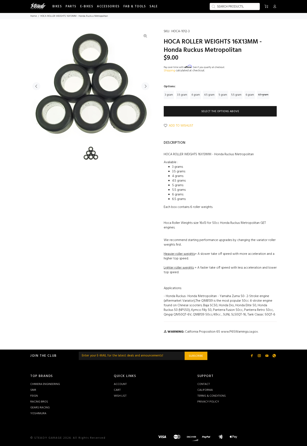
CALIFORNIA (205, 390)
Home (33, 16)
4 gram (195, 94)
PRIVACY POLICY (208, 401)
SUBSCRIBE (196, 356)
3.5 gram (182, 94)
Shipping (169, 70)
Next (145, 86)
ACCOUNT (120, 384)
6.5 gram (263, 94)
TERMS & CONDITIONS (211, 395)
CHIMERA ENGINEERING (45, 384)
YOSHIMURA (38, 413)
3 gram (169, 94)
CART (117, 390)
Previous (36, 86)
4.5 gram (209, 94)
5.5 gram (236, 94)
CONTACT (203, 384)
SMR (33, 390)
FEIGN (34, 395)
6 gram (250, 94)
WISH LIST (120, 395)
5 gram (223, 94)
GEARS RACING (40, 407)
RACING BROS (39, 401)
